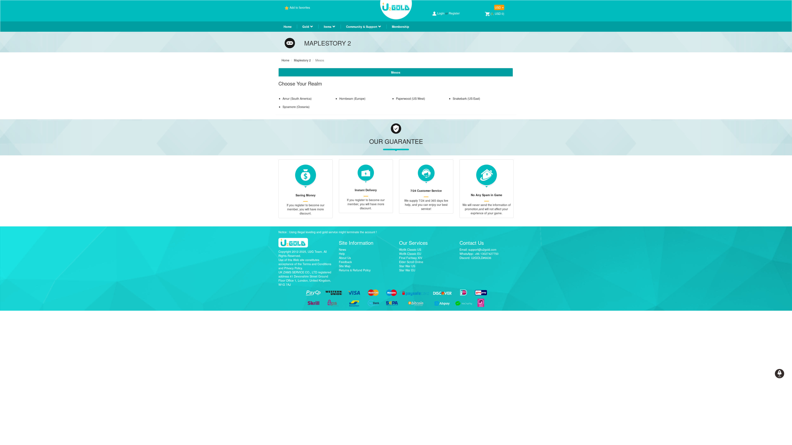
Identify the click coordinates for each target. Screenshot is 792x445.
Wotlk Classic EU (410, 254)
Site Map (344, 266)
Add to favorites (300, 7)
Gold (305, 27)
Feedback (345, 262)
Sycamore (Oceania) (296, 107)
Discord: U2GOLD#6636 (475, 258)
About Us (345, 258)
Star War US (407, 266)
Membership (400, 27)
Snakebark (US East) (466, 98)
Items (327, 27)
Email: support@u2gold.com (478, 249)
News (342, 249)
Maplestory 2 (302, 60)
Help (342, 254)
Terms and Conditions (317, 264)
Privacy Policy (293, 268)
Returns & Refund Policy (355, 270)
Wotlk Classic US (410, 249)
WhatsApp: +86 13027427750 (479, 254)
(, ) (497, 14)
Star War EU (407, 270)
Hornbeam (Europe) (352, 98)
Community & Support (361, 27)
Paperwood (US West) (410, 98)
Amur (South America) (297, 98)
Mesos (395, 72)
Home (288, 27)
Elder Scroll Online (411, 262)
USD (498, 7)
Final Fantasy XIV (410, 258)
